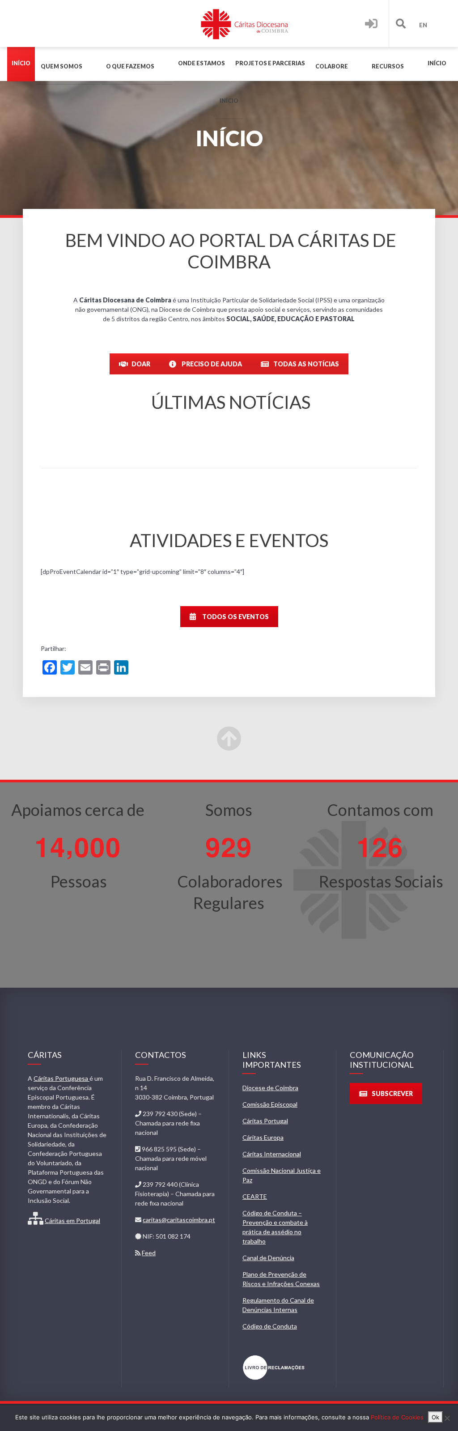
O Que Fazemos (130, 66)
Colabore (331, 66)
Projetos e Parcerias (270, 63)
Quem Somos (61, 66)
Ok (435, 1417)
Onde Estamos (201, 63)
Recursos (388, 66)
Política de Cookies (397, 1417)
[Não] (446, 1418)
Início (21, 63)
